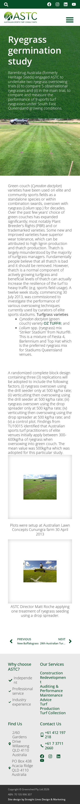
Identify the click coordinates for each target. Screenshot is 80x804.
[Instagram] (57, 4)
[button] (6, 4)
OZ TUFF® (52, 323)
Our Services (52, 664)
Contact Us (50, 724)
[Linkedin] (66, 4)
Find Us (15, 724)
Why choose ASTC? (19, 666)
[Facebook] (49, 4)
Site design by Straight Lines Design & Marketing (36, 799)
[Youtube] (74, 4)
